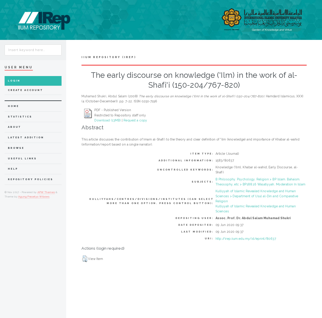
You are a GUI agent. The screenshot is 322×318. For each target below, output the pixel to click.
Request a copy (135, 120)
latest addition (26, 137)
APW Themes (46, 192)
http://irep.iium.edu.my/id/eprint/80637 (246, 238)
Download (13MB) (107, 120)
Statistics (20, 116)
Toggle (73, 48)
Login (14, 80)
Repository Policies (30, 179)
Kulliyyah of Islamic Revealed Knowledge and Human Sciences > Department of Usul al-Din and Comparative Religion (257, 196)
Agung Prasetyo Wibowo (34, 196)
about (14, 127)
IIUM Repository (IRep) (108, 57)
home (13, 106)
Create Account (25, 90)
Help (13, 168)
